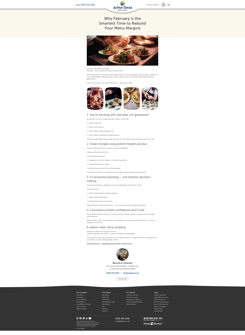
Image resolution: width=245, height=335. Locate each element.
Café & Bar (105, 297)
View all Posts (122, 279)
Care (103, 306)
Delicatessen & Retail (108, 302)
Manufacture (106, 304)
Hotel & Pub (106, 299)
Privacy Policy (158, 309)
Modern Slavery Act (160, 299)
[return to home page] (122, 6)
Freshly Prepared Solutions (134, 302)
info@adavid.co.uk (131, 273)
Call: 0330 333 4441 (85, 5)
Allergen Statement (160, 295)
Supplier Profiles (81, 309)
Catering (104, 311)
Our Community (81, 299)
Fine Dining (105, 295)
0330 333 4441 (112, 273)
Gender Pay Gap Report (161, 302)
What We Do (80, 295)
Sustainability (80, 302)
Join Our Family (81, 306)
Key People (79, 297)
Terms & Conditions (160, 306)
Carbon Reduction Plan (161, 297)
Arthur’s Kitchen (131, 304)
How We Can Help (132, 297)
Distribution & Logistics (133, 299)
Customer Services (132, 295)
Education (105, 309)
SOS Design (82, 328)
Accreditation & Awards (83, 304)
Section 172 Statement (161, 304)
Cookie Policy (158, 311)
